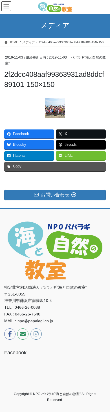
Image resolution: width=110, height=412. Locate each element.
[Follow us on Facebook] (10, 334)
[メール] (22, 334)
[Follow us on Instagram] (36, 334)
